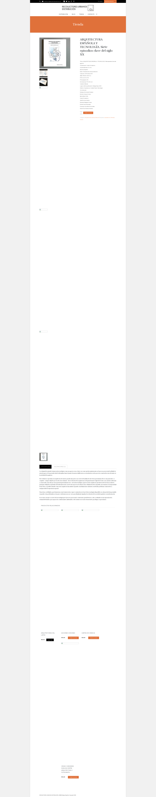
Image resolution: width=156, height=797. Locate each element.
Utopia (81, 119)
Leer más (50, 639)
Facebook (64, 1)
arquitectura (107, 117)
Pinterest (74, 1)
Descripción (45, 466)
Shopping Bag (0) (109, 1)
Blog (73, 14)
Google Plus (71, 1)
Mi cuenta (100, 1)
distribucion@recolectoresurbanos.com (52, 1)
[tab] (45, 467)
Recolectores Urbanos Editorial (92, 117)
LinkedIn (69, 1)
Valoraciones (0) (60, 466)
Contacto (91, 14)
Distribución (63, 14)
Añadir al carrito (88, 112)
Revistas (112, 117)
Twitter (66, 1)
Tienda (81, 14)
